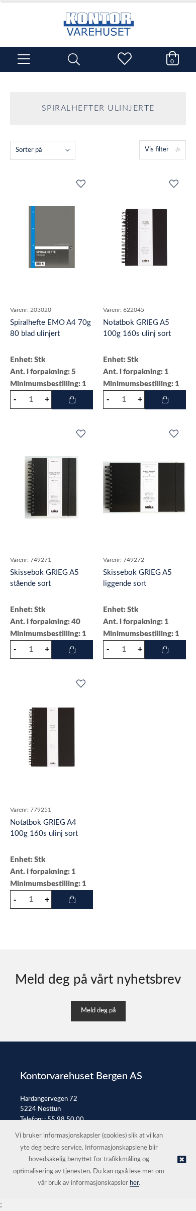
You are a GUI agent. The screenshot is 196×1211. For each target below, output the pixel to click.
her (134, 1183)
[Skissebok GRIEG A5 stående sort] (51, 487)
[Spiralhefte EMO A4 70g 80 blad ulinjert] (51, 237)
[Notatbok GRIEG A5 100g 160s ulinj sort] (144, 237)
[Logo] (98, 19)
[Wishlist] (80, 184)
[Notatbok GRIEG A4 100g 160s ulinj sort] (51, 737)
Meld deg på (98, 1010)
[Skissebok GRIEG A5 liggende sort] (144, 487)
